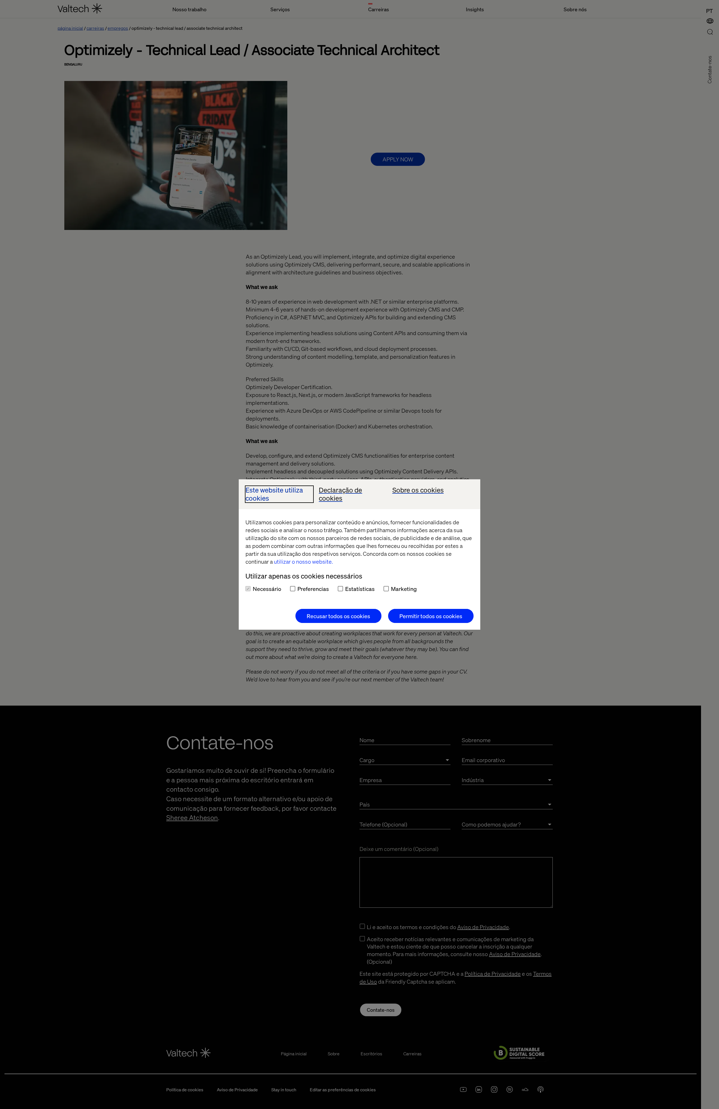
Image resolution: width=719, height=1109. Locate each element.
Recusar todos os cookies (338, 616)
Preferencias (313, 588)
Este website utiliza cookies (274, 494)
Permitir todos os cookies (430, 616)
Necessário (267, 588)
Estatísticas (360, 588)
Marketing (404, 588)
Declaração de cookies (340, 494)
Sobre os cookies (418, 490)
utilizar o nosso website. (303, 561)
